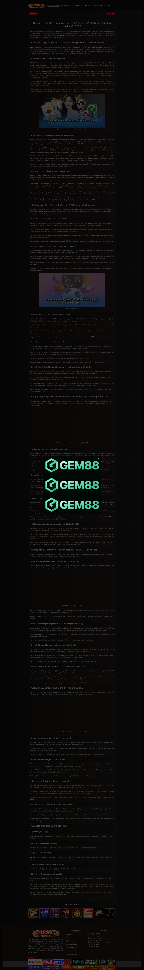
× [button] (98, 458)
